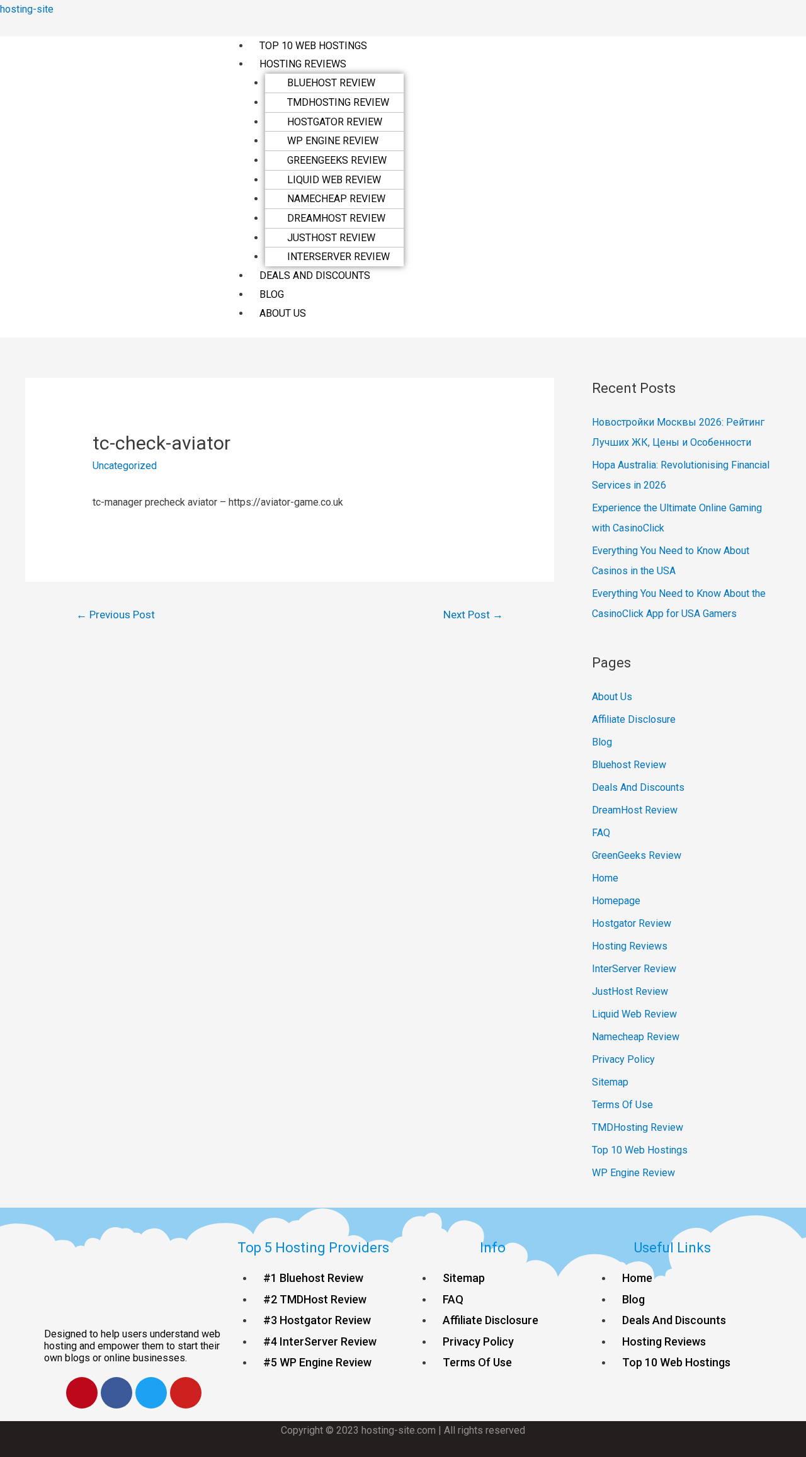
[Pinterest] (82, 1393)
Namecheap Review (336, 199)
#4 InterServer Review (320, 1341)
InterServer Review (338, 257)
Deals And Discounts (314, 275)
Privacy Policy (623, 1059)
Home (605, 878)
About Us (282, 313)
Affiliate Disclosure (634, 719)
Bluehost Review (331, 83)
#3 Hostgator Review (317, 1320)
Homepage (616, 901)
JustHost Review (331, 238)
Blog (271, 294)
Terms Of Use (622, 1105)
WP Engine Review (332, 141)
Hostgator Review (334, 122)
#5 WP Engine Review (317, 1362)
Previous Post (115, 614)
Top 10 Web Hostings (313, 46)
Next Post (473, 614)
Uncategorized (125, 466)
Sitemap (610, 1082)
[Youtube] (186, 1393)
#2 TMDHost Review (314, 1299)
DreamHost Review (336, 218)
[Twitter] (151, 1393)
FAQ (601, 833)
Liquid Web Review (334, 180)
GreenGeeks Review (337, 160)
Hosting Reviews (302, 64)
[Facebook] (116, 1393)
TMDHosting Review (338, 102)
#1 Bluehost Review (313, 1277)
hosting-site (27, 9)
